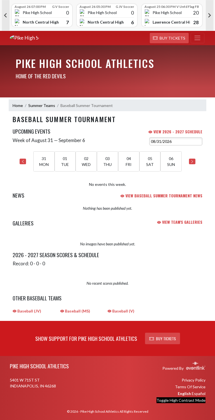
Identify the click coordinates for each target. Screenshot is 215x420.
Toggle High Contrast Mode (180, 400)
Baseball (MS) (77, 311)
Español (198, 393)
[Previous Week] (23, 161)
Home (18, 105)
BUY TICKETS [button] (166, 338)
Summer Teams (41, 105)
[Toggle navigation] (197, 38)
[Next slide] (210, 15)
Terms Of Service (190, 386)
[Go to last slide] (6, 15)
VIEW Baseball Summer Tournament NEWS (163, 195)
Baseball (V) (122, 311)
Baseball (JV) (29, 311)
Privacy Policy (193, 380)
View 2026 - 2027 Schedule (177, 131)
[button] (169, 38)
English (184, 393)
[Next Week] (192, 161)
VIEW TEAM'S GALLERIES (181, 222)
